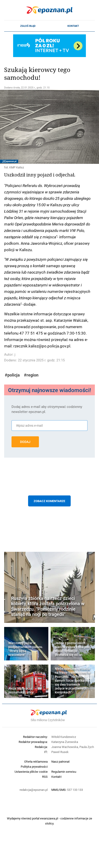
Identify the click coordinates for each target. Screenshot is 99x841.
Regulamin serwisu (63, 771)
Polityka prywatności (34, 766)
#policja (12, 375)
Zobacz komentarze (49, 501)
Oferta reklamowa (36, 761)
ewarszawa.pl (49, 818)
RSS (45, 776)
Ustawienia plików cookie (31, 771)
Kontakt (73, 25)
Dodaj (25, 442)
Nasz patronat (60, 761)
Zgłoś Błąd (27, 25)
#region (31, 375)
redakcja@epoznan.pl (34, 790)
